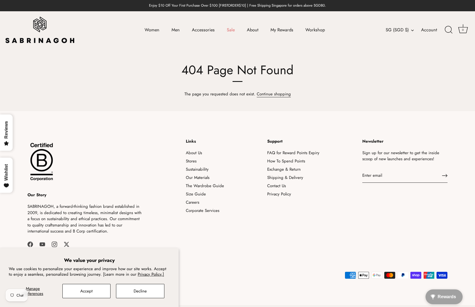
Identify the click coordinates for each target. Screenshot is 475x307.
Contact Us (276, 186)
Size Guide (196, 194)
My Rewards (281, 30)
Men (176, 30)
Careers (192, 202)
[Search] (449, 30)
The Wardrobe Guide (205, 186)
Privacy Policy (279, 194)
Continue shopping (274, 94)
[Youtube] (42, 244)
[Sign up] (445, 175)
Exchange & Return (284, 169)
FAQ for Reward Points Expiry (293, 153)
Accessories (203, 30)
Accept (86, 291)
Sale (231, 30)
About (252, 30)
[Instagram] (54, 244)
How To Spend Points (286, 161)
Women (152, 30)
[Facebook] (30, 244)
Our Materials (197, 178)
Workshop (315, 30)
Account (429, 30)
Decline (140, 291)
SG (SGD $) (397, 30)
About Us (194, 153)
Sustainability (197, 169)
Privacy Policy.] (151, 274)
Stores (191, 161)
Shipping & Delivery (285, 178)
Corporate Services (202, 211)
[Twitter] (66, 244)
